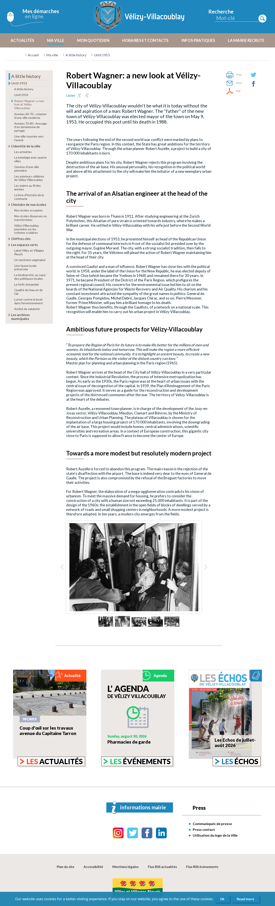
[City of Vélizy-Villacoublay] (139, 16)
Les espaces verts (24, 245)
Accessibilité (93, 867)
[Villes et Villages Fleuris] (137, 887)
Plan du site (65, 867)
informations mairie (143, 807)
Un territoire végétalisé (30, 260)
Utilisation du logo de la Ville (215, 835)
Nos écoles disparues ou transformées (30, 218)
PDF (238, 91)
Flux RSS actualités (162, 867)
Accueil (33, 55)
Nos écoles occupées (28, 210)
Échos (240, 761)
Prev (62, 567)
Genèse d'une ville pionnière (26, 168)
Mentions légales (125, 867)
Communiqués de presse (212, 824)
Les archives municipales (20, 317)
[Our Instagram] (118, 833)
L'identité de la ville (25, 146)
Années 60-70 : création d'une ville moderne (30, 115)
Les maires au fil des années (27, 187)
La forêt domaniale (26, 284)
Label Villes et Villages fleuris (29, 252)
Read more (245, 899)
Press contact (204, 829)
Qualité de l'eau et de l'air (28, 291)
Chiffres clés (21, 239)
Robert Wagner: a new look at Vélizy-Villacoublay (29, 104)
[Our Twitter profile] (132, 833)
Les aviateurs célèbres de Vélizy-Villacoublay (29, 178)
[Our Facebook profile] (147, 833)
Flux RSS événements (202, 867)
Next (205, 567)
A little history (76, 55)
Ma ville (52, 55)
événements (140, 761)
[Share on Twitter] (253, 74)
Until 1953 (102, 55)
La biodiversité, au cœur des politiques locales (30, 276)
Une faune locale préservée (25, 267)
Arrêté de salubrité (27, 309)
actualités (54, 761)
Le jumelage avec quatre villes (30, 159)
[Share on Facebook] (253, 83)
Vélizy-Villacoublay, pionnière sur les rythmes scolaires (26, 229)
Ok (222, 899)
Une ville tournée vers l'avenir (29, 138)
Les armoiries (23, 152)
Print (239, 74)
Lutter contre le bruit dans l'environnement (28, 301)
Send (239, 82)
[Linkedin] (161, 833)
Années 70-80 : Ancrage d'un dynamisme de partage (30, 127)
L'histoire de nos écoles (28, 204)
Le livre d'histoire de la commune (29, 196)
